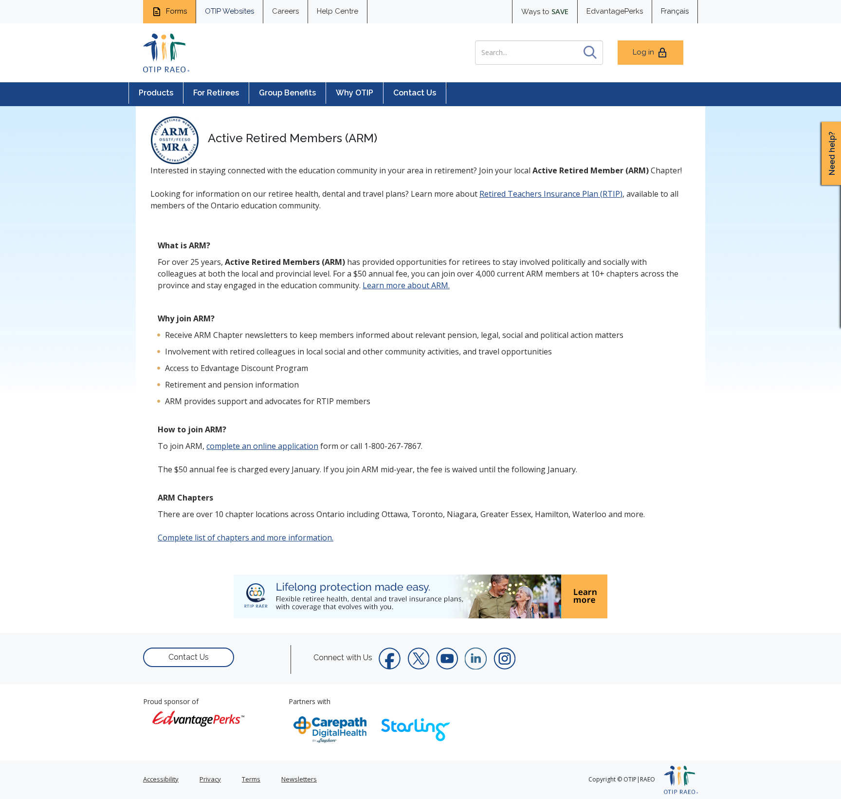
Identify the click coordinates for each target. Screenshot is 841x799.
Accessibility (161, 779)
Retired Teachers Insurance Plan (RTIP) (550, 193)
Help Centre (337, 11)
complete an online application (262, 446)
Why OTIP (354, 92)
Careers (285, 11)
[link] (420, 596)
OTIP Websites (229, 11)
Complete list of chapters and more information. (245, 537)
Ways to (544, 11)
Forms (175, 11)
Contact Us (414, 92)
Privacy (210, 779)
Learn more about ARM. (406, 285)
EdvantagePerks (614, 11)
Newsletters (299, 779)
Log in (643, 52)
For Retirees (216, 92)
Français (675, 11)
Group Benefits (287, 92)
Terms (251, 779)
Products (156, 92)
